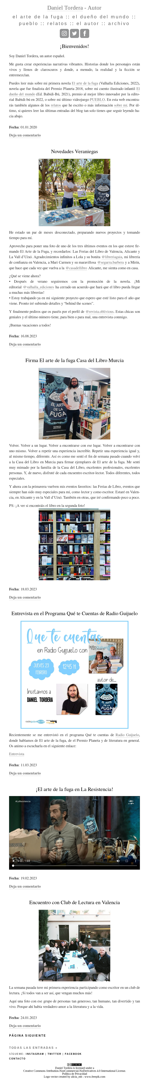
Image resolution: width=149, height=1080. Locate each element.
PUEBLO (97, 99)
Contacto (17, 1058)
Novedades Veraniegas (74, 151)
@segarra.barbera (110, 262)
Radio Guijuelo (127, 734)
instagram (35, 1054)
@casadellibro (76, 267)
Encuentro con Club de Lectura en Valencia (74, 902)
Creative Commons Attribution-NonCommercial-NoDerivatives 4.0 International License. (74, 1070)
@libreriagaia (112, 256)
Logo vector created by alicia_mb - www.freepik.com (74, 1076)
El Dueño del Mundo (101, 16)
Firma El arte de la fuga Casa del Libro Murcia (74, 360)
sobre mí (120, 105)
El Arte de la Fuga (38, 16)
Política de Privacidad (74, 1073)
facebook (73, 1054)
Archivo (119, 23)
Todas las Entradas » (33, 1047)
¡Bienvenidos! (74, 46)
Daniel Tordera (65, 7)
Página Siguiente (27, 1035)
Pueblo (28, 23)
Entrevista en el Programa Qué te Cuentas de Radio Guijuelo (74, 613)
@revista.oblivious (100, 311)
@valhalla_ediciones (38, 286)
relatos (56, 105)
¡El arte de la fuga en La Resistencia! (74, 789)
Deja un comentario (25, 135)
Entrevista (16, 753)
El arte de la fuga (85, 83)
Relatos (57, 23)
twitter (54, 1054)
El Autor (87, 23)
